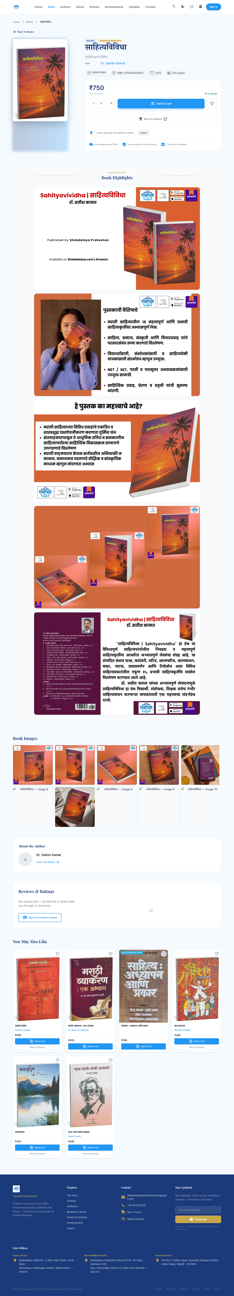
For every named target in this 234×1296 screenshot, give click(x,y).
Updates (134, 7)
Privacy (217, 1289)
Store (51, 7)
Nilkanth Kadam (22, 1030)
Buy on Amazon (153, 119)
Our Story (72, 1195)
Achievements (114, 7)
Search (71, 1228)
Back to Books (23, 32)
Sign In (214, 6)
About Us (170, 1289)
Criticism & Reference (110, 40)
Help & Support (135, 1218)
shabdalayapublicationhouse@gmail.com (147, 1197)
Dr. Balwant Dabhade (78, 1030)
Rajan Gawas (74, 1136)
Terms (206, 1289)
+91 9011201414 (136, 1205)
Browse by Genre (76, 1211)
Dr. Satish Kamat (113, 63)
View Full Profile (48, 862)
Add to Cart (161, 103)
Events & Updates (77, 1217)
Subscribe (198, 1219)
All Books (72, 1206)
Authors (65, 7)
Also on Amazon (37, 1047)
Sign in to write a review (40, 918)
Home (38, 7)
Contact (150, 7)
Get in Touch (134, 1212)
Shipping (183, 1289)
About (80, 7)
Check (143, 132)
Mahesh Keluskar (182, 1030)
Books (29, 21)
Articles (94, 7)
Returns (195, 1289)
